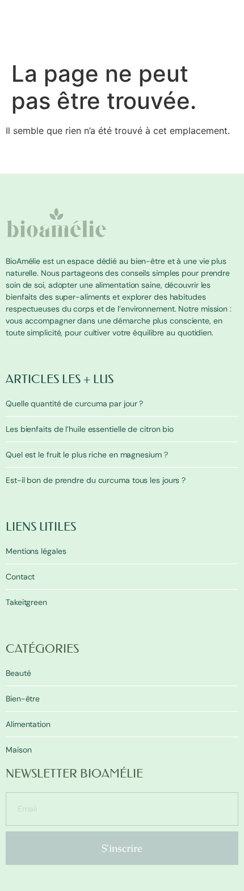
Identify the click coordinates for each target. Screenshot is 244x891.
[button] (231, 49)
